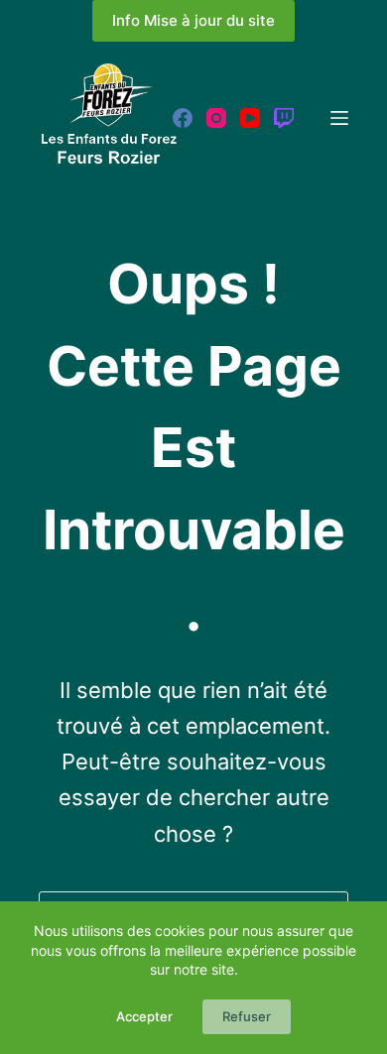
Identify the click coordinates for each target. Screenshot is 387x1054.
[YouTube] (250, 118)
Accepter (144, 1016)
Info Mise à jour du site (193, 20)
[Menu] (339, 118)
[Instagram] (216, 118)
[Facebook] (183, 118)
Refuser (246, 1016)
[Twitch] (284, 118)
